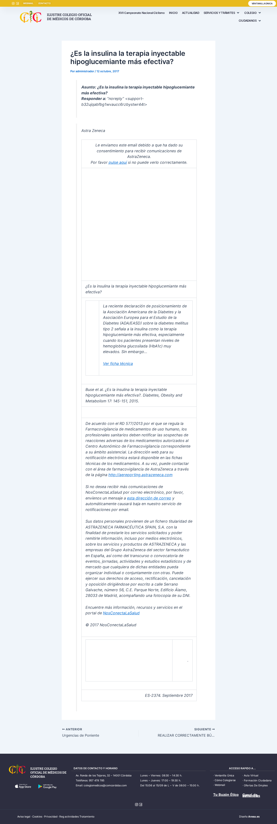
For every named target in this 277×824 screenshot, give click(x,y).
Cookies (37, 816)
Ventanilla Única (224, 775)
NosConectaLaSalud (121, 613)
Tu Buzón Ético (226, 794)
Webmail (220, 785)
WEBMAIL (28, 3)
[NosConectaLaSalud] (108, 660)
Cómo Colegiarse (225, 780)
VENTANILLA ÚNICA (262, 3)
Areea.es (254, 816)
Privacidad (50, 816)
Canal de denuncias (251, 795)
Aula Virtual (251, 775)
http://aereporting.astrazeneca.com (140, 474)
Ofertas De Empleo (256, 785)
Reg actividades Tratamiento (76, 816)
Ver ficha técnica (118, 363)
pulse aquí (118, 162)
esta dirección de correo (149, 498)
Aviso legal (23, 816)
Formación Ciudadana (258, 780)
